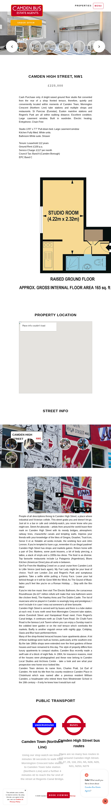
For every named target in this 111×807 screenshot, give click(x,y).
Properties (82, 6)
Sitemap (72, 796)
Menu (98, 6)
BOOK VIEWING (58, 795)
